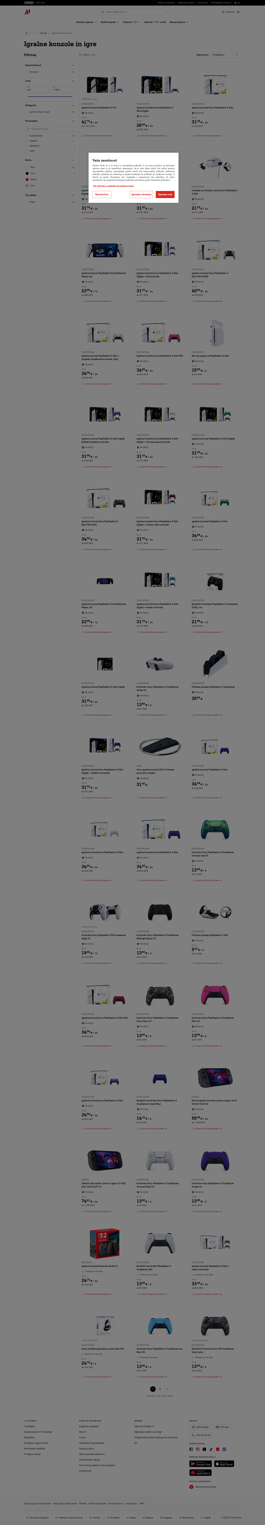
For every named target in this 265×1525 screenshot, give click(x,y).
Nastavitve (101, 194)
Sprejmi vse (165, 194)
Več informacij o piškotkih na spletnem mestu (113, 186)
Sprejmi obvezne (141, 194)
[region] (133, 177)
